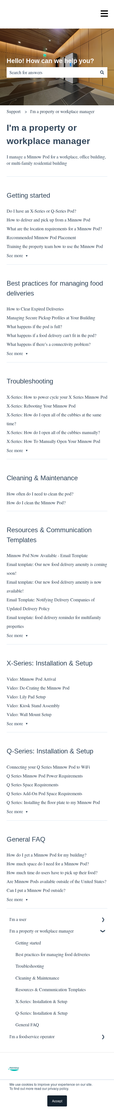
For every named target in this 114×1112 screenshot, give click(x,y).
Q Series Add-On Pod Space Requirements (44, 793)
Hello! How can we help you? (50, 60)
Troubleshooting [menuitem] (29, 966)
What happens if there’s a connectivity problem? (48, 344)
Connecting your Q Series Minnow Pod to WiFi (48, 767)
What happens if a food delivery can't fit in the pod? (51, 335)
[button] (103, 919)
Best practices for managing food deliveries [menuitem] (52, 954)
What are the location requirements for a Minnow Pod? (54, 228)
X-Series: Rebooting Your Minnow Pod (41, 406)
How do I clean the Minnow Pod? (36, 502)
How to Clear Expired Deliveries (35, 309)
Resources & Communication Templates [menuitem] (50, 989)
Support (13, 111)
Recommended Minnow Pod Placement (41, 237)
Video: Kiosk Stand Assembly (33, 705)
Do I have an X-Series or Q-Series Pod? (41, 211)
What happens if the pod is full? (34, 326)
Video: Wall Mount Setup (29, 714)
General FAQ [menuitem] (27, 1024)
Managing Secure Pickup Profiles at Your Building (51, 317)
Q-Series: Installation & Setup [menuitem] (41, 1013)
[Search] (102, 72)
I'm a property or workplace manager (62, 111)
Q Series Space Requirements (32, 784)
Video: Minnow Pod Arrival (31, 679)
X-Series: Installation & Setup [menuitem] (41, 1001)
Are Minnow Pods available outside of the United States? (56, 881)
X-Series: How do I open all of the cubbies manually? (53, 432)
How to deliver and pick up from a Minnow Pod (48, 220)
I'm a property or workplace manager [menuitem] (41, 931)
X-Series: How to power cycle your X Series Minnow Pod (57, 397)
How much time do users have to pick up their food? (52, 872)
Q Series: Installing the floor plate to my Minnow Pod (53, 802)
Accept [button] (57, 1100)
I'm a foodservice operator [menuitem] (32, 1036)
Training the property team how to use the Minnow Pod (55, 246)
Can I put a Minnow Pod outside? (36, 890)
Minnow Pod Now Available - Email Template (47, 555)
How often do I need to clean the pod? (40, 494)
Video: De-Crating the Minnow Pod (38, 688)
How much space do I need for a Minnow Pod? (48, 863)
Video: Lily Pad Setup (26, 696)
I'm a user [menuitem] (17, 919)
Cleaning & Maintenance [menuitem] (37, 978)
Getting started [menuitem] (28, 943)
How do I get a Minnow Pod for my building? (46, 855)
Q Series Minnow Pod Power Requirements (45, 776)
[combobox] (52, 72)
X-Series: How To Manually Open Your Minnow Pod (53, 441)
